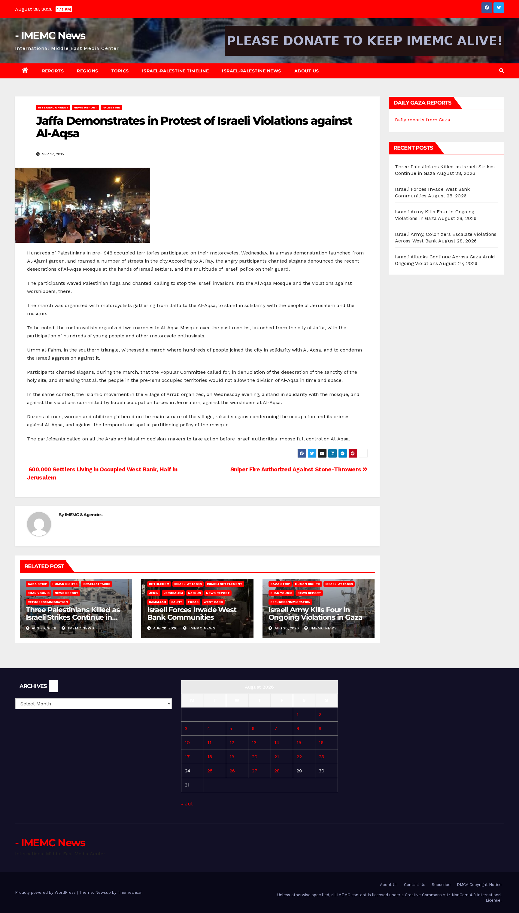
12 (231, 742)
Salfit (176, 602)
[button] (501, 71)
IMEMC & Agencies (83, 514)
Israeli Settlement (224, 584)
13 (254, 742)
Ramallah (157, 602)
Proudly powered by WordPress (46, 892)
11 (209, 742)
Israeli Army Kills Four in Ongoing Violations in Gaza (316, 613)
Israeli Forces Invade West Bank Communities (191, 613)
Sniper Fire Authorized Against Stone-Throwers (296, 469)
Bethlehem (159, 584)
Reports (53, 71)
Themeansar (129, 892)
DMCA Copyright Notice (479, 884)
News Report (85, 107)
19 (231, 756)
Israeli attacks (96, 584)
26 (232, 771)
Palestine (111, 107)
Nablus (194, 593)
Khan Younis (39, 593)
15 (298, 742)
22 (299, 756)
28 (277, 771)
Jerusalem (173, 593)
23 (321, 756)
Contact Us (414, 884)
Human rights (64, 584)
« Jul (186, 804)
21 (276, 756)
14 (276, 742)
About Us (306, 71)
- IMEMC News (50, 35)
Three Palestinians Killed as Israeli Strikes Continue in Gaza (73, 617)
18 (209, 756)
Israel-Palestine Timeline (175, 71)
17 (187, 756)
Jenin (154, 593)
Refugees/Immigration (48, 602)
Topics (120, 71)
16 (321, 742)
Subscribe (441, 884)
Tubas (193, 602)
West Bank (213, 602)
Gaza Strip (37, 584)
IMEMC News (80, 628)
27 (254, 771)
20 (254, 756)
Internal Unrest (53, 107)
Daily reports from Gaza (422, 120)
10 (187, 742)
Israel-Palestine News (251, 71)
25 (210, 771)
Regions (87, 71)
